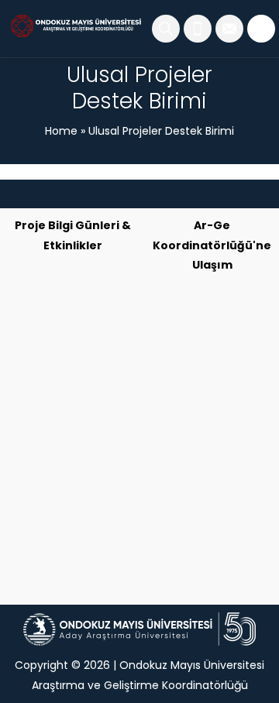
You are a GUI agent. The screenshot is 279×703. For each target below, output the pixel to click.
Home (61, 131)
